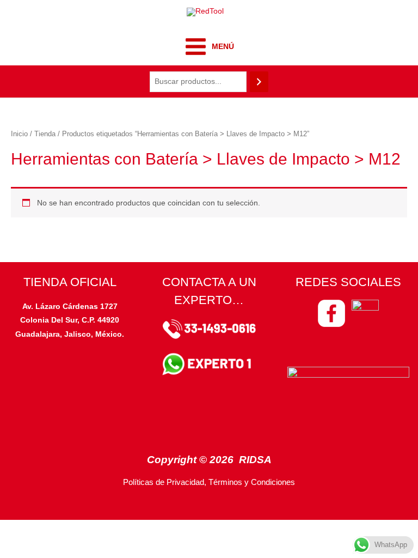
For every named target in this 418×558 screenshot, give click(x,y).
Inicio (19, 134)
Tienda (45, 134)
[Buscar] (259, 82)
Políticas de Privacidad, (164, 482)
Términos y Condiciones (251, 482)
